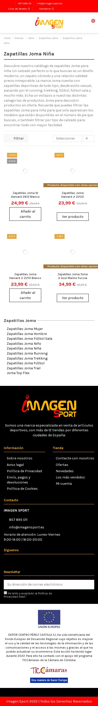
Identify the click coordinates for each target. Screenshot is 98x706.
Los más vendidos (70, 477)
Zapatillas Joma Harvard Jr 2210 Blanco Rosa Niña (25, 277)
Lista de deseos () (19, 8)
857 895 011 (25, 3)
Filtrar (18, 138)
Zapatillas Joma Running (27, 353)
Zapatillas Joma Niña (24, 348)
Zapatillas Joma (20, 320)
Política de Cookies (22, 488)
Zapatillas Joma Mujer (25, 329)
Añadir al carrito (27, 214)
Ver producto (72, 217)
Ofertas (62, 465)
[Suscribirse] (89, 584)
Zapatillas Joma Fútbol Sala (29, 338)
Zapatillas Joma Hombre (27, 334)
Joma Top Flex (18, 373)
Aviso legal (15, 465)
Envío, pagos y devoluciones (18, 479)
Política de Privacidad (24, 471)
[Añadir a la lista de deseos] (40, 160)
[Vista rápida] (40, 177)
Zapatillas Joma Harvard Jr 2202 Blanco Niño (72, 196)
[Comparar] (40, 169)
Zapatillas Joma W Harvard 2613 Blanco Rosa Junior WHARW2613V (25, 198)
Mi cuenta (64, 483)
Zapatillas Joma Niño (24, 343)
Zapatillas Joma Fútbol (25, 363)
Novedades (65, 471)
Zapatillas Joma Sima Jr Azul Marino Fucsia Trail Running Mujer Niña (73, 279)
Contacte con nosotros (75, 458)
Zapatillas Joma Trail (23, 368)
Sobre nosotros (19, 458)
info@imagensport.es (50, 3)
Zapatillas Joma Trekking (27, 358)
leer (22, 596)
